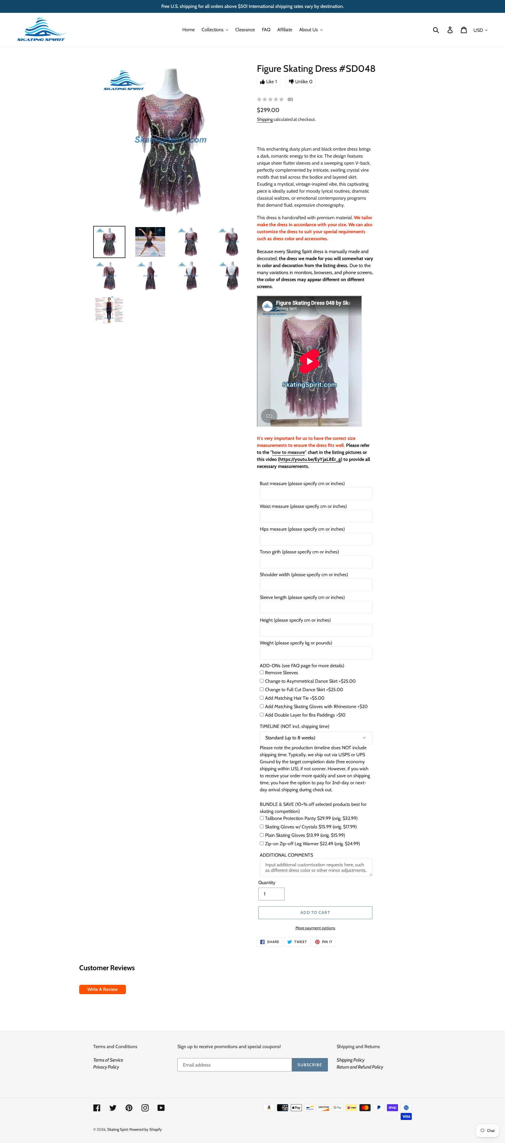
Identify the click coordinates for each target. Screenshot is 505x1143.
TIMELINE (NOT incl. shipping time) (294, 726)
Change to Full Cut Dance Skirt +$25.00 (304, 689)
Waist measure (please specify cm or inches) (303, 506)
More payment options (315, 928)
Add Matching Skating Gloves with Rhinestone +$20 (316, 706)
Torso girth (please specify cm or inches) (299, 552)
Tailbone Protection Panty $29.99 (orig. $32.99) (311, 818)
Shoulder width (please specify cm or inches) (304, 574)
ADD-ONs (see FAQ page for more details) (302, 665)
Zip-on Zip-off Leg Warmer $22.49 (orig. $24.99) (312, 843)
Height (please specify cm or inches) (295, 620)
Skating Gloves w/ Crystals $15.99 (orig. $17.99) (311, 827)
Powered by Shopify (145, 1129)
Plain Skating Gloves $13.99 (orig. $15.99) (305, 835)
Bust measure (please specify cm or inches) (302, 483)
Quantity (266, 882)
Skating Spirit (117, 1129)
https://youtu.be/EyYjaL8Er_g (310, 459)
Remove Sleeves (281, 672)
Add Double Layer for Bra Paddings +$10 (305, 715)
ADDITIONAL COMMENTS (286, 855)
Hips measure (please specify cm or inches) (302, 529)
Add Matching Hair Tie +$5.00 (294, 698)
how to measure (288, 452)
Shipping (265, 119)
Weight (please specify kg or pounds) (296, 643)
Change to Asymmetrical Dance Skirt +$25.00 (310, 681)
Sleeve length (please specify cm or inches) (302, 597)
